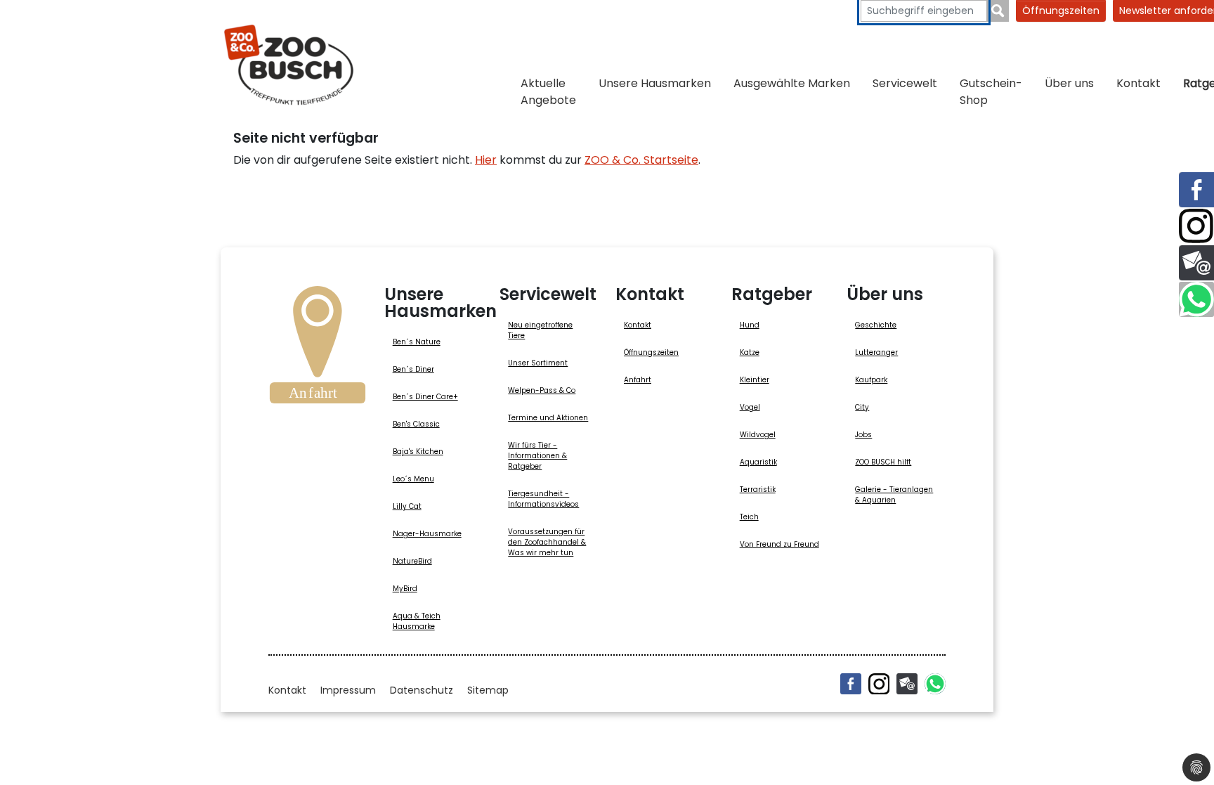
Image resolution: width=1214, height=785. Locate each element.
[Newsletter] (907, 683)
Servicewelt (905, 83)
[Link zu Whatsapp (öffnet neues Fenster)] (1196, 299)
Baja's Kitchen (418, 451)
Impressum (348, 690)
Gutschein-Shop (991, 91)
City (862, 407)
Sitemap (488, 690)
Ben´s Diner (413, 369)
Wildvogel (758, 434)
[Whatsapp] (935, 683)
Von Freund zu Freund (779, 544)
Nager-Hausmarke (427, 533)
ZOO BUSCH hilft (883, 462)
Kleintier (754, 380)
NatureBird (412, 561)
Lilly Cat (407, 506)
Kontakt (1138, 83)
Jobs (863, 434)
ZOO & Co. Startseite (641, 160)
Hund (749, 325)
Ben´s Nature (416, 342)
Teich (749, 517)
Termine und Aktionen (548, 418)
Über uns (1069, 83)
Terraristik (758, 489)
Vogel (750, 407)
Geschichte (875, 325)
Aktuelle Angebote (548, 91)
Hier (486, 160)
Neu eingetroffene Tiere (540, 330)
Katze (749, 352)
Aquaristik (758, 462)
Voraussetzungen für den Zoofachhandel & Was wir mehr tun (547, 542)
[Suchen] (998, 11)
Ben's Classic (416, 424)
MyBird (405, 588)
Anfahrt (637, 380)
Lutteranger (876, 352)
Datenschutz (421, 690)
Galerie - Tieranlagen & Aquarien (894, 494)
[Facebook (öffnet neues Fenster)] (850, 683)
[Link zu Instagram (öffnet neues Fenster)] (1196, 226)
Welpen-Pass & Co (541, 390)
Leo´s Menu (413, 479)
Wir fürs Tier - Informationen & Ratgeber (537, 456)
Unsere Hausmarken (655, 83)
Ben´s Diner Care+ (425, 396)
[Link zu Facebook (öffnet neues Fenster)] (1196, 189)
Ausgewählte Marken (791, 83)
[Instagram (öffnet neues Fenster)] (878, 683)
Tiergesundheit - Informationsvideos (543, 499)
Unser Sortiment (538, 363)
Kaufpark (871, 380)
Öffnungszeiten (1060, 11)
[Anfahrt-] (317, 349)
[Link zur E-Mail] (1196, 262)
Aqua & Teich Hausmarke (416, 621)
